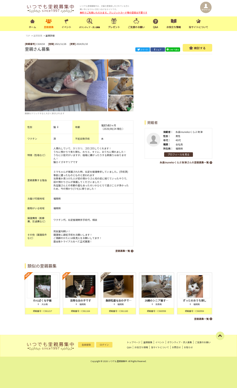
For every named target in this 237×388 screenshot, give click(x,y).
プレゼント (114, 27)
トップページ (133, 342)
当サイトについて (198, 27)
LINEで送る (174, 49)
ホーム (32, 27)
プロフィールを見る (178, 154)
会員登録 (86, 344)
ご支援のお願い (136, 27)
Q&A (155, 27)
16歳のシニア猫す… (156, 300)
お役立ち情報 (173, 27)
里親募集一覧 (122, 250)
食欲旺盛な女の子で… (118, 300)
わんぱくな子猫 (42, 300)
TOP (28, 35)
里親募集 (49, 27)
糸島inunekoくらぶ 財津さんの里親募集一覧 (184, 162)
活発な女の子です (80, 300)
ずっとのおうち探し (194, 300)
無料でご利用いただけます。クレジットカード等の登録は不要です (113, 12)
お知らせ (188, 347)
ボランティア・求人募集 (179, 342)
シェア (158, 49)
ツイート (144, 49)
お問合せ (176, 347)
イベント (66, 27)
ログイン (104, 344)
